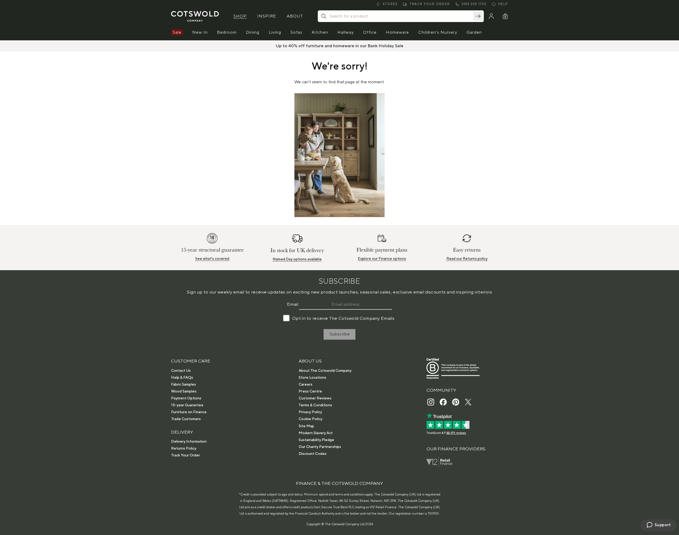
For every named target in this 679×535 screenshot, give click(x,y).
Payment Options (186, 398)
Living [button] (275, 32)
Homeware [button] (397, 32)
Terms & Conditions (315, 405)
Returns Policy (183, 448)
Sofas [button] (296, 32)
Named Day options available (297, 259)
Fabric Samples (183, 384)
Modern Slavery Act (316, 433)
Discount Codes (313, 454)
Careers (305, 384)
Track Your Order (185, 455)
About (295, 16)
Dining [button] (252, 32)
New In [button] (200, 32)
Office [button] (370, 32)
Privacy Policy (310, 412)
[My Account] (491, 16)
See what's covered (212, 258)
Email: (293, 304)
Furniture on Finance (189, 412)
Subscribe (339, 334)
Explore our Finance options (382, 258)
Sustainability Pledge (316, 440)
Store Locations (312, 378)
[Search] (477, 16)
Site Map (306, 426)
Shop (240, 16)
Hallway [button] (345, 32)
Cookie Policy (310, 419)
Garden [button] (474, 32)
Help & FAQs (182, 378)
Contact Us (181, 371)
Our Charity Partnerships (320, 447)
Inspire (266, 16)
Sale (177, 32)
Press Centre (310, 391)
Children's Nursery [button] (437, 32)
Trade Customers (186, 419)
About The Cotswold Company (325, 371)
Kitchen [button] (320, 32)
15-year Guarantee (187, 405)
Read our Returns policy (467, 258)
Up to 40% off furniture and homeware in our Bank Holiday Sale (339, 46)
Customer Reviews (315, 398)
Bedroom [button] (227, 32)
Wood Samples (184, 391)
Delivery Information (189, 441)
